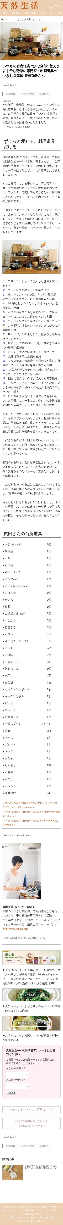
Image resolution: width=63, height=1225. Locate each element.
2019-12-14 (10, 84)
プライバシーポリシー (49, 1210)
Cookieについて (33, 1214)
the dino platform (35, 1221)
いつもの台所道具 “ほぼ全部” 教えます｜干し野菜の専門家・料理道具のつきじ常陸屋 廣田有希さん (31, 71)
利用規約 (29, 1210)
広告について (10, 1207)
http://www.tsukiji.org (15, 928)
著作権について (29, 1207)
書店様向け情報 (49, 1207)
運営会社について (11, 1210)
